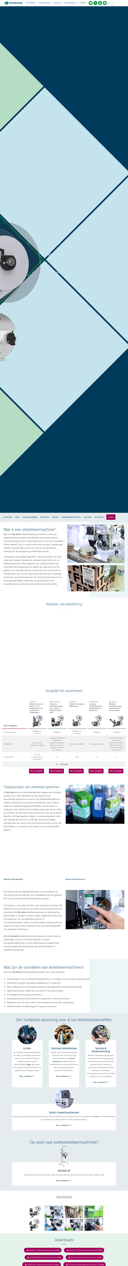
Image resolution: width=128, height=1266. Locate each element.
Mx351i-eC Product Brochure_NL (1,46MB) (43, 1264)
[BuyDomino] (91, 3)
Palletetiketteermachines (71, 517)
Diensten (55, 517)
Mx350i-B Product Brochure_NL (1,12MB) (86, 1257)
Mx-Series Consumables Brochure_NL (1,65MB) (86, 1264)
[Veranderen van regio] (105, 3)
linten (29, 1064)
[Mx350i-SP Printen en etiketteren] (34, 1224)
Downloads (99, 517)
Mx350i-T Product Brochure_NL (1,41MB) (44, 1250)
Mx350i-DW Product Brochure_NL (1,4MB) (45, 1257)
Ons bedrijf (70, 3)
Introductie (8, 517)
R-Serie (96, 1116)
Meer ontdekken (36, 771)
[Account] (100, 3)
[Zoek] (95, 3)
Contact (82, 3)
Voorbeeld (88, 517)
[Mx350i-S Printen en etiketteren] (34, 1211)
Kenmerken (44, 517)
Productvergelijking (29, 517)
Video (17, 517)
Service (57, 3)
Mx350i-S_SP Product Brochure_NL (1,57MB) (85, 1250)
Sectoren (30, 3)
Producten (44, 3)
